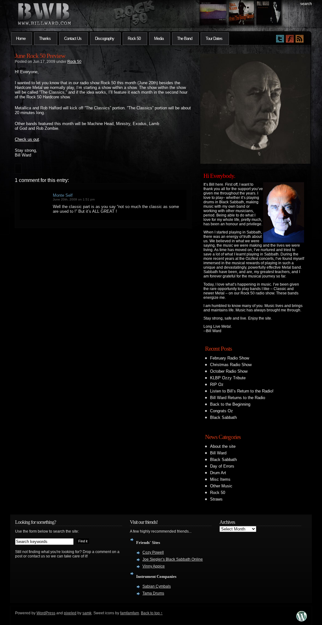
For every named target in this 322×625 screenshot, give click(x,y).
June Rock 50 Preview (40, 55)
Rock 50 (134, 38)
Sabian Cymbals (156, 586)
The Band (184, 38)
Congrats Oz (221, 410)
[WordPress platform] (301, 619)
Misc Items (220, 479)
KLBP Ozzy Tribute (228, 378)
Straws (216, 499)
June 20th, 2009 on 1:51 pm (74, 199)
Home (20, 38)
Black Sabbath (223, 417)
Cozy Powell (153, 552)
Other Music (221, 486)
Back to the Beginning (230, 404)
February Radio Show (229, 358)
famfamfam (129, 613)
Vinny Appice (153, 566)
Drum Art (218, 472)
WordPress (45, 613)
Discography (104, 38)
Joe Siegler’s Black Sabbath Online (172, 559)
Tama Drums (153, 593)
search (306, 4)
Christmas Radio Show (231, 364)
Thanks (45, 38)
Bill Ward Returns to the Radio (237, 397)
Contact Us (72, 38)
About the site (223, 446)
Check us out (27, 139)
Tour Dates (214, 38)
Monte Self (63, 195)
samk (87, 613)
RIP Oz (217, 384)
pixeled (70, 613)
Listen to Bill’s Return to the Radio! (242, 391)
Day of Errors (222, 466)
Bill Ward (218, 453)
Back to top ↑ (152, 613)
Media (159, 38)
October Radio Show (228, 371)
